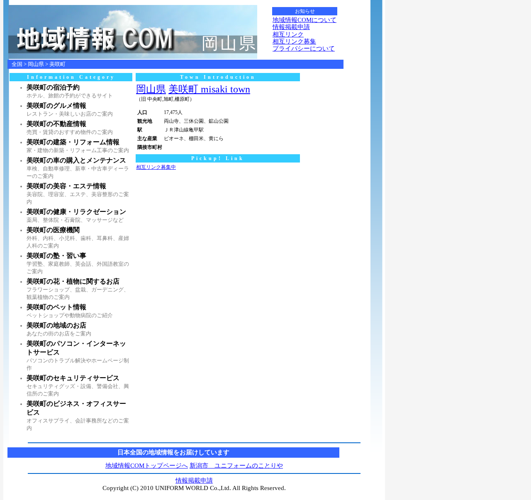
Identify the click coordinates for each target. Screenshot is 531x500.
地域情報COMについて (304, 20)
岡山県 (36, 64)
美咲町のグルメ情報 (56, 105)
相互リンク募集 (294, 41)
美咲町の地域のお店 (56, 325)
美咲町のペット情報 (56, 307)
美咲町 (57, 64)
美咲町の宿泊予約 (53, 87)
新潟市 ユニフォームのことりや (236, 465)
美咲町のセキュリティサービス (73, 377)
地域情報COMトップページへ (146, 465)
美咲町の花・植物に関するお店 (73, 281)
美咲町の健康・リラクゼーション (76, 211)
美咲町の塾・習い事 (56, 255)
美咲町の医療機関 (53, 229)
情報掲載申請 (291, 27)
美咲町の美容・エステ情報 (66, 185)
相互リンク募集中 (156, 167)
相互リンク (288, 34)
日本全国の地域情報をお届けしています (173, 452)
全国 (17, 64)
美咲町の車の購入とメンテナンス (76, 160)
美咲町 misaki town (209, 89)
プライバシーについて (304, 48)
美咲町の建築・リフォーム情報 (73, 142)
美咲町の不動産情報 (56, 123)
